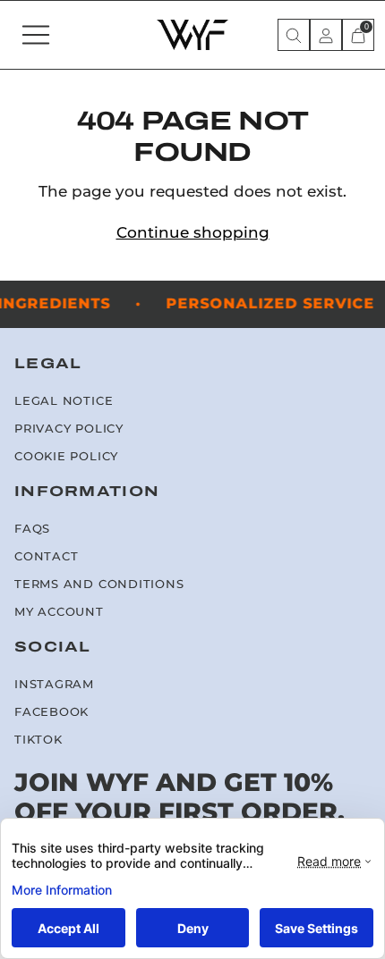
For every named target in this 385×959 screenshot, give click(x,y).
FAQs (32, 528)
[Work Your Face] (192, 35)
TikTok (38, 739)
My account (59, 612)
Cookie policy (66, 456)
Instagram (54, 684)
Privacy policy (69, 428)
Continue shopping (193, 232)
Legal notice (63, 401)
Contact (46, 556)
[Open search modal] (294, 35)
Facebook (51, 712)
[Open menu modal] (36, 35)
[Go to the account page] (326, 35)
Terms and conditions (99, 584)
